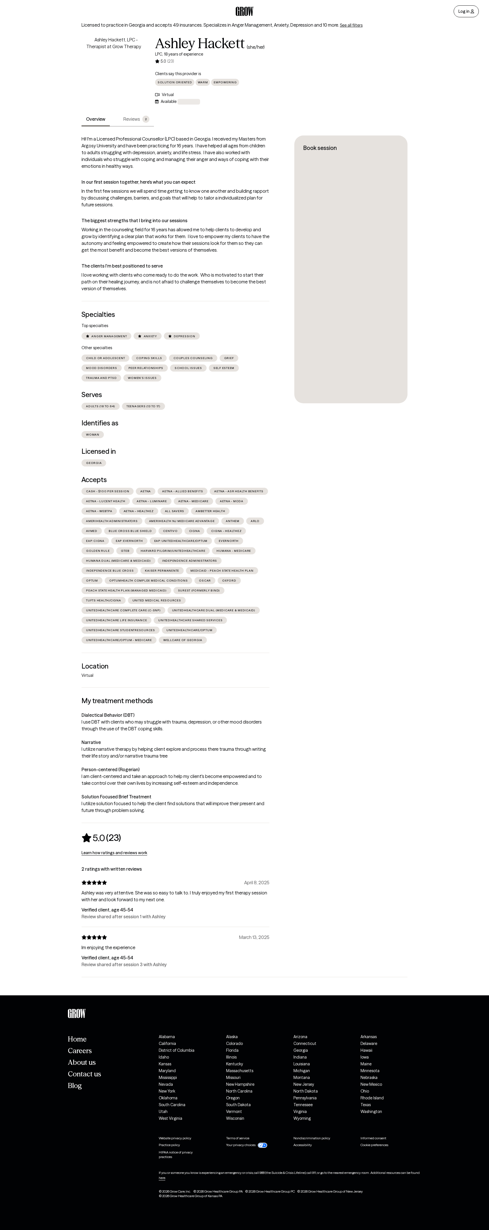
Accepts (94, 480)
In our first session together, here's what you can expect (139, 182)
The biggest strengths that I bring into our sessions (134, 220)
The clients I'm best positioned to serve (122, 266)
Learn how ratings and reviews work (114, 852)
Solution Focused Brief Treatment (116, 797)
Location (95, 666)
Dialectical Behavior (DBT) (108, 715)
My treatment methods (117, 701)
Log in (463, 11)
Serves (92, 395)
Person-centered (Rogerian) (111, 769)
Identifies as (100, 423)
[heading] (101, 837)
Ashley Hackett (199, 43)
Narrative (91, 742)
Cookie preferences (374, 1145)
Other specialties (97, 347)
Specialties (98, 314)
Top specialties (95, 325)
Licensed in (99, 451)
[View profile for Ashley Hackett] (114, 68)
